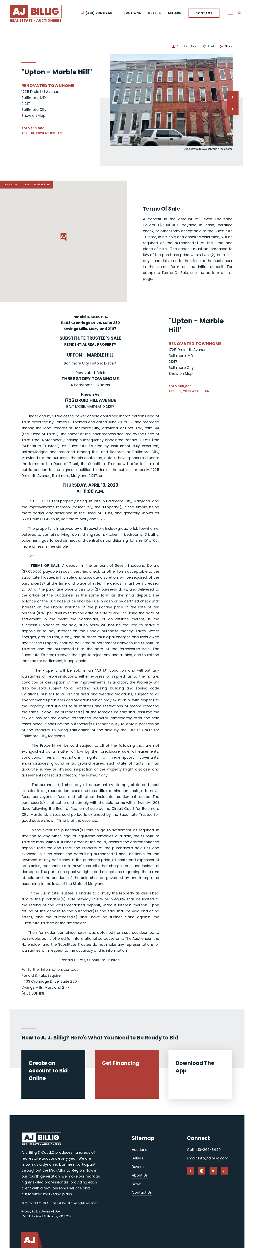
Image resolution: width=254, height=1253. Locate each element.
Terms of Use (50, 1211)
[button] (233, 109)
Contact (204, 13)
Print (211, 46)
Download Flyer (187, 46)
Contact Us (142, 1192)
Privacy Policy (30, 1211)
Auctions (139, 1149)
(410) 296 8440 (99, 13)
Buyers (138, 1166)
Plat (30, 555)
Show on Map (33, 115)
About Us (140, 1175)
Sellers (137, 1158)
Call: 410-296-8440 (204, 1149)
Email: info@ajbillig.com (207, 1158)
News (136, 1183)
